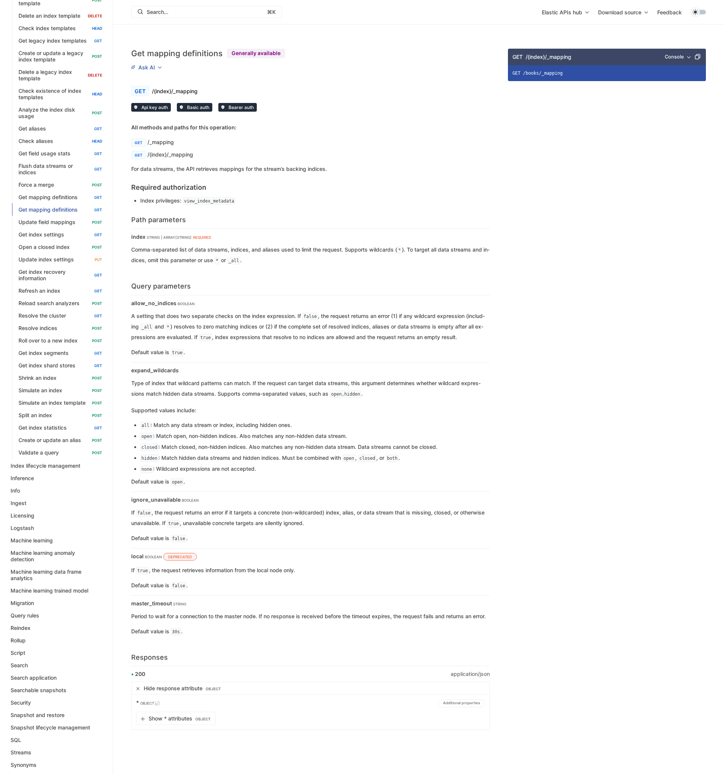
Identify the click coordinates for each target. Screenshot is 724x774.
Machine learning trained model (49, 591)
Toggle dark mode (698, 12)
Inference (22, 478)
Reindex (21, 628)
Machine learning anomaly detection (43, 556)
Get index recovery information (60, 275)
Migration (22, 603)
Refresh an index (60, 291)
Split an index (60, 415)
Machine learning (32, 541)
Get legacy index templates (60, 41)
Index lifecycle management (45, 466)
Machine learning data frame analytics (46, 575)
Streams (21, 752)
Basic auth (197, 107)
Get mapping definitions (60, 197)
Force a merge (60, 185)
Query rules (25, 616)
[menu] (565, 12)
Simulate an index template (60, 403)
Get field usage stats (60, 153)
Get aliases (60, 129)
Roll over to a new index (60, 341)
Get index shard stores (60, 365)
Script (18, 653)
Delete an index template (60, 16)
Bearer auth (240, 107)
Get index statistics (60, 428)
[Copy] (697, 57)
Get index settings (60, 235)
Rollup (18, 640)
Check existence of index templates (60, 94)
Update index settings (60, 259)
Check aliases (60, 141)
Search (19, 665)
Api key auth (154, 107)
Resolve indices (60, 328)
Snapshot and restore (37, 715)
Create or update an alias (60, 440)
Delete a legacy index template (60, 75)
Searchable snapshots (38, 690)
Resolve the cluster (60, 316)
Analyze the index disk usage (60, 113)
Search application (34, 678)
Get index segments (60, 353)
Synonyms (24, 765)
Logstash (22, 528)
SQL (16, 740)
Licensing (22, 516)
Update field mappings (60, 222)
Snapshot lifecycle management (50, 728)
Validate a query (60, 453)
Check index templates (60, 28)
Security (21, 703)
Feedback (669, 12)
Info (15, 491)
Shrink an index (60, 378)
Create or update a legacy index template (60, 56)
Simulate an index (60, 390)
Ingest (18, 503)
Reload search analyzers (60, 303)
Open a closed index (60, 247)
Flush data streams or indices (60, 169)
